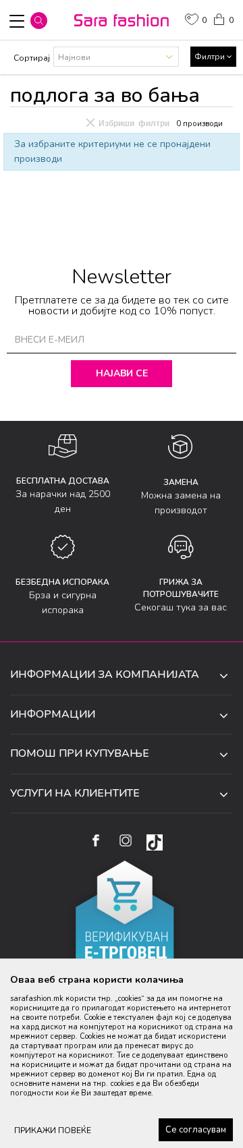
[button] (38, 20)
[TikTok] (154, 842)
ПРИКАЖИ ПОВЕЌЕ (52, 1130)
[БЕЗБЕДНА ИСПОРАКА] (63, 547)
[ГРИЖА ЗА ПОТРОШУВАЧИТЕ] (181, 547)
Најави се (122, 373)
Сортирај (32, 58)
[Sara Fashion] (121, 20)
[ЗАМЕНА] (180, 446)
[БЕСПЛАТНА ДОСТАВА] (63, 446)
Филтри (210, 56)
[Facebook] (95, 840)
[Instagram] (125, 840)
